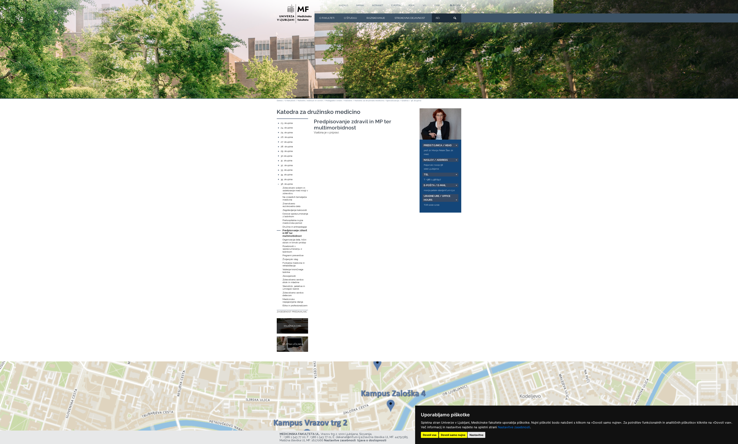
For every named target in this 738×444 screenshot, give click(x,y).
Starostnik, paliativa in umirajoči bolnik (294, 287)
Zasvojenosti (289, 276)
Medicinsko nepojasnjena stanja (293, 300)
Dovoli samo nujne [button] (453, 435)
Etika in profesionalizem (295, 305)
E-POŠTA (396, 5)
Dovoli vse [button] (429, 435)
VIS (424, 5)
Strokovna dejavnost (410, 18)
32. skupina (287, 165)
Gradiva (405, 100)
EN (458, 5)
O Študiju (350, 18)
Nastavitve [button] (476, 435)
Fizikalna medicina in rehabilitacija (294, 264)
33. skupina (287, 170)
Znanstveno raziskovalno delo (291, 205)
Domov (280, 100)
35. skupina (287, 179)
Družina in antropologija (295, 226)
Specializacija (392, 100)
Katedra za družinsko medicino (369, 100)
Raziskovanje (376, 18)
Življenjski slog (290, 259)
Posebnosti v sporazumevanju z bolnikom (292, 249)
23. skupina (287, 123)
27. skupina (287, 142)
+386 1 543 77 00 (294, 437)
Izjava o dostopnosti (371, 440)
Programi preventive (293, 255)
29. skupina (287, 151)
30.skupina (286, 156)
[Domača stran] (294, 13)
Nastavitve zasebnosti (514, 427)
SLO (452, 5)
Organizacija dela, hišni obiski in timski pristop (294, 241)
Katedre (348, 100)
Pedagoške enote (333, 100)
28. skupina (287, 146)
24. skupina (287, 127)
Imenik (360, 5)
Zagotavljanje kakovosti (295, 210)
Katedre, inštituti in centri (310, 100)
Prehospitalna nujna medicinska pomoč (293, 221)
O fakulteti (326, 18)
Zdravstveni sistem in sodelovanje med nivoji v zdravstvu (295, 190)
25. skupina (287, 132)
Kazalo (343, 5)
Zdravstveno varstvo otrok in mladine (293, 281)
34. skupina (287, 174)
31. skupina (286, 160)
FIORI (437, 5)
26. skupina (287, 137)
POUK (412, 5)
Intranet (377, 5)
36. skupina (416, 100)
